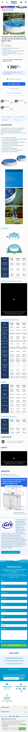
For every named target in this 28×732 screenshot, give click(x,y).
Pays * (2, 623)
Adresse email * (5, 592)
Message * (3, 628)
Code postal (4, 610)
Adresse (3, 604)
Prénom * (3, 586)
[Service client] (25, 712)
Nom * (2, 580)
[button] (7, 2)
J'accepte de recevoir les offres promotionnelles (14, 641)
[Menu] (2, 2)
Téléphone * (4, 598)
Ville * (2, 617)
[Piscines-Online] (25, 708)
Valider (21, 678)
